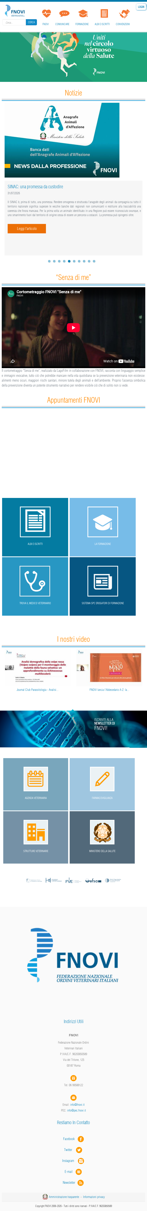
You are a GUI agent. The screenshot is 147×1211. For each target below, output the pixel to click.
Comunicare (62, 24)
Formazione (82, 24)
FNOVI (45, 24)
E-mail (69, 1171)
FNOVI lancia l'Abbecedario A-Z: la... (109, 690)
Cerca (31, 22)
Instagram (70, 1160)
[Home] (15, 10)
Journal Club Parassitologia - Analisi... (38, 690)
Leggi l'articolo (27, 228)
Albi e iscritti (102, 24)
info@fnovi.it (77, 1105)
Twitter (70, 1150)
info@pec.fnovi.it (76, 1110)
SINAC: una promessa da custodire (35, 186)
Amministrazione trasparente (64, 1197)
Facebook (70, 1139)
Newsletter (70, 1182)
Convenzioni (123, 24)
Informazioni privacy (94, 1197)
